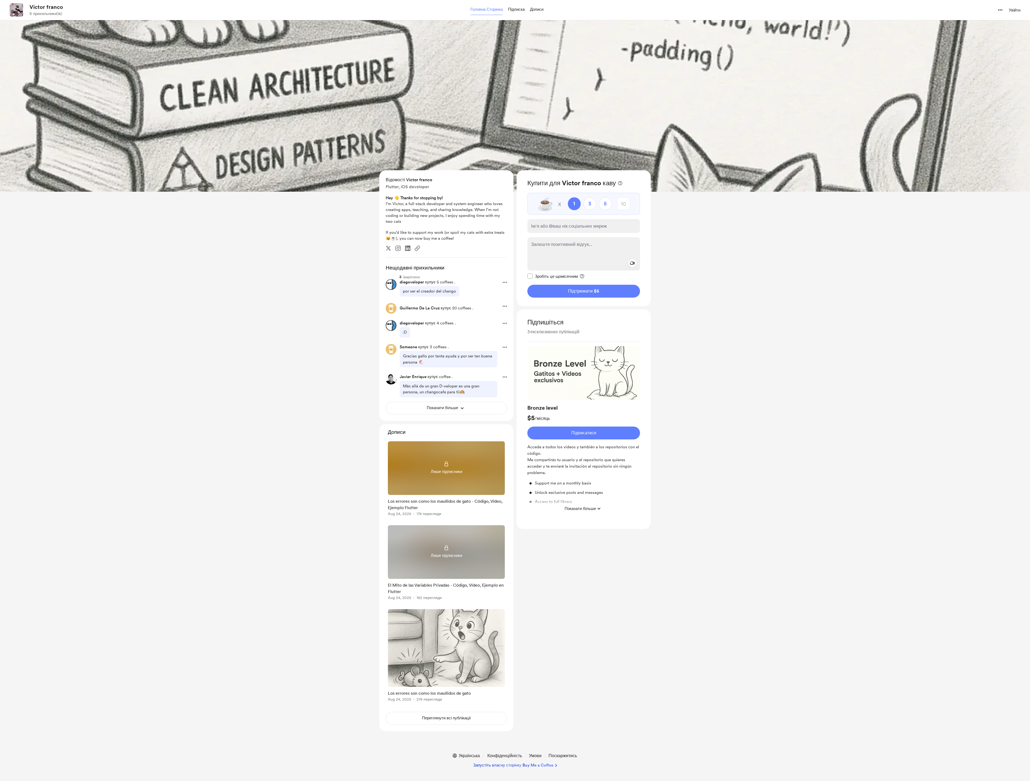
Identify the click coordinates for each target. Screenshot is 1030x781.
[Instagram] (398, 248)
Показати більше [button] (580, 508)
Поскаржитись (563, 755)
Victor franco (46, 7)
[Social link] (417, 248)
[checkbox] (552, 276)
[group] (583, 430)
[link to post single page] (446, 479)
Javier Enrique (413, 376)
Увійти (1014, 10)
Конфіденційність (504, 755)
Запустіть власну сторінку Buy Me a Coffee (513, 765)
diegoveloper (412, 282)
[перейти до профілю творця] (16, 10)
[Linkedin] (407, 248)
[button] (486, 9)
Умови (535, 755)
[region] (584, 238)
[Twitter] (388, 248)
